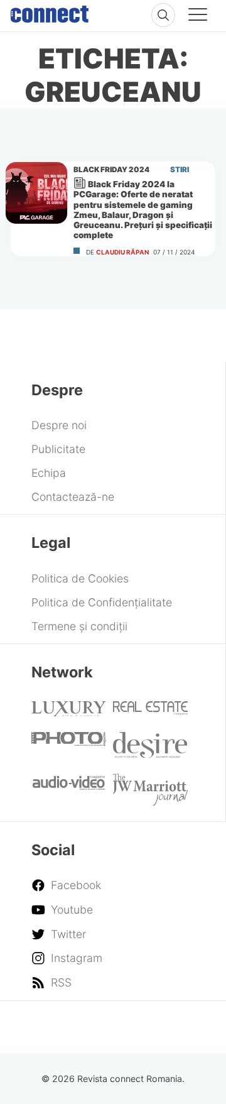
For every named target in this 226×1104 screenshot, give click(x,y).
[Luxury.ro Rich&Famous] (68, 712)
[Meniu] (197, 16)
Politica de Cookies (80, 578)
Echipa (48, 472)
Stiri (179, 169)
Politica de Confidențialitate (101, 602)
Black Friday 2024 (111, 169)
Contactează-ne (72, 496)
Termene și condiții (79, 626)
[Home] (50, 11)
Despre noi (59, 425)
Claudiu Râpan (122, 252)
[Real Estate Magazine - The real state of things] (150, 711)
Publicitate (58, 449)
